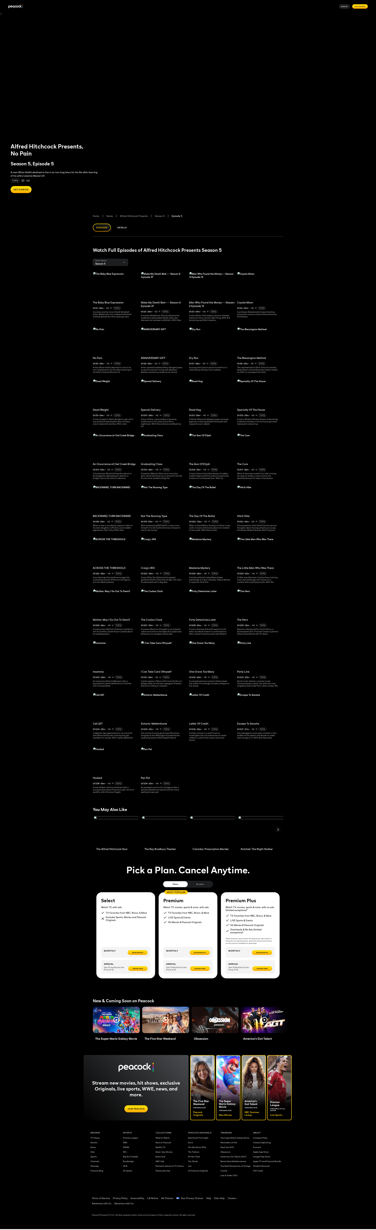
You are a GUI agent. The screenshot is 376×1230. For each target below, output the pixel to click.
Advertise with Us (101, 1203)
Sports (93, 1156)
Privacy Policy (120, 1198)
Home (96, 216)
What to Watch (163, 1138)
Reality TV (160, 1147)
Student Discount (261, 1166)
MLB (125, 1166)
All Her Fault (194, 1156)
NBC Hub (160, 1161)
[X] (257, 1204)
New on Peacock (163, 1142)
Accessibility (137, 1198)
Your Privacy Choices (192, 1198)
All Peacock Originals (198, 1170)
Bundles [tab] (200, 884)
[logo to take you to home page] (15, 6)
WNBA (126, 1147)
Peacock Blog (96, 1170)
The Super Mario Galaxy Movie (234, 1138)
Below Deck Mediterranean (233, 1161)
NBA (125, 1142)
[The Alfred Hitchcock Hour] (117, 830)
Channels (94, 1161)
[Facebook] (257, 1196)
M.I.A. (190, 1142)
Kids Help (219, 1198)
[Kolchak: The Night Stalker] (261, 830)
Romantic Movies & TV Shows (170, 1166)
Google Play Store (261, 1156)
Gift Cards (258, 1170)
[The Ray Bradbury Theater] (165, 830)
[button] (116, 1020)
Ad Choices (167, 1198)
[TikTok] (264, 1196)
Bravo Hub (160, 1156)
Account (257, 1147)
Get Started (360, 6)
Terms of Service (101, 1198)
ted (189, 1166)
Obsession (225, 1152)
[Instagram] (280, 1196)
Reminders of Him (228, 1142)
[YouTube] (272, 1196)
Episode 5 (177, 216)
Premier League (130, 1138)
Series (109, 216)
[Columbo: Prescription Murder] (213, 830)
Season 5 (160, 216)
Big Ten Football (130, 1156)
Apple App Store (261, 1152)
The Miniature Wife (197, 1147)
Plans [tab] (175, 884)
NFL (125, 1152)
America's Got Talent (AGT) (233, 1156)
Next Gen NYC (227, 1147)
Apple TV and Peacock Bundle (267, 1161)
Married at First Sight (198, 1138)
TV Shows (95, 1138)
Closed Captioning (262, 1142)
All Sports (127, 1170)
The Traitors (193, 1152)
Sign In (344, 6)
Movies (93, 1142)
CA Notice (152, 1198)
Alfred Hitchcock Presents (134, 216)
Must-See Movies (164, 1152)
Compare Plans (260, 1138)
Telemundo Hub (163, 1170)
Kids (92, 1152)
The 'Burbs (193, 1161)
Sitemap (94, 1166)
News (93, 1147)
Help (208, 1198)
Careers (232, 1198)
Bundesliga (128, 1161)
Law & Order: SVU (228, 1175)
